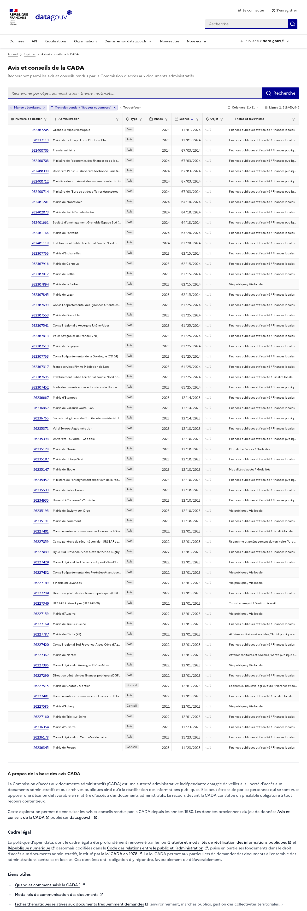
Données (17, 41)
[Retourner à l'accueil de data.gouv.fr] (53, 17)
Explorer (29, 54)
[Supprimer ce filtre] (114, 107)
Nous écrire (196, 41)
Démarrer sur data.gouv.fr (126, 41)
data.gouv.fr (81, 817)
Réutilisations (55, 41)
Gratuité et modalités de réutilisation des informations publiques (227, 842)
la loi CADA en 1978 (119, 854)
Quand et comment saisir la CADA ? (47, 885)
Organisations (85, 41)
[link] (251, 10)
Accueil (13, 54)
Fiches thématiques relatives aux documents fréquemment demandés (79, 904)
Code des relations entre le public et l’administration (155, 848)
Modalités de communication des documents (56, 894)
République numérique (29, 848)
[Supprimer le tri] (44, 107)
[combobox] (251, 24)
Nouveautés (169, 41)
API (34, 41)
